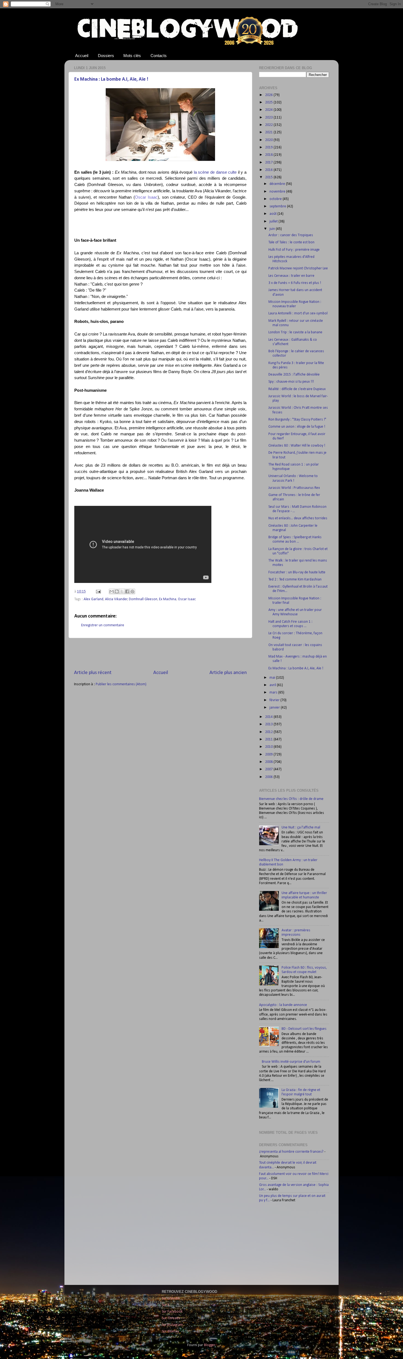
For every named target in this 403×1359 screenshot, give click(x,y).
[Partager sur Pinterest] (132, 591)
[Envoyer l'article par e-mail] (98, 591)
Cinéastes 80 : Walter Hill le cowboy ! (296, 445)
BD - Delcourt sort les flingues (304, 1029)
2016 (269, 170)
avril (273, 685)
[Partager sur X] (122, 591)
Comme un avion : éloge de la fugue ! (296, 426)
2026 (269, 95)
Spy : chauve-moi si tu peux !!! (291, 382)
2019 (269, 147)
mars (273, 692)
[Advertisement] (160, 653)
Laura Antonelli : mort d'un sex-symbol (298, 313)
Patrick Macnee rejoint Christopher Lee (298, 268)
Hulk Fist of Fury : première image (294, 250)
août (273, 214)
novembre (277, 191)
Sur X (165, 1305)
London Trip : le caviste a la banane (295, 332)
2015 (269, 177)
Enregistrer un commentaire (102, 625)
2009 (269, 754)
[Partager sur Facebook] (127, 591)
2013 (269, 724)
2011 (269, 739)
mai (272, 678)
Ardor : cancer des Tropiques (290, 235)
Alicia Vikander (116, 599)
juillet (274, 221)
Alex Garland (93, 599)
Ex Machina (167, 599)
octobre (276, 199)
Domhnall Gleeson (143, 599)
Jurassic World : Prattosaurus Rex (294, 488)
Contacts (159, 55)
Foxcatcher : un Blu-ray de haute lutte (296, 572)
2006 (269, 777)
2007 (269, 769)
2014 (269, 717)
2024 (269, 110)
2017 (269, 162)
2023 (269, 117)
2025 (269, 102)
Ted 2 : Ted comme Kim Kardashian (295, 579)
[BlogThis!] (117, 591)
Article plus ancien (228, 672)
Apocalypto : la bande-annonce (283, 1005)
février (274, 700)
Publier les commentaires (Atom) (121, 684)
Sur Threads (171, 1318)
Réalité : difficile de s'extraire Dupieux (297, 389)
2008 (269, 762)
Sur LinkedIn (171, 1298)
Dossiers (106, 55)
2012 (269, 732)
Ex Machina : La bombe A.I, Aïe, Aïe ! (111, 79)
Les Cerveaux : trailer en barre (291, 276)
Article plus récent (93, 672)
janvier (275, 707)
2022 (269, 125)
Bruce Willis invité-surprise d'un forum (291, 1062)
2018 (269, 155)
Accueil (81, 55)
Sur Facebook (172, 1311)
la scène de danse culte (215, 172)
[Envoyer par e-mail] (111, 591)
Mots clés (132, 55)
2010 (269, 747)
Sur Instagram (172, 1325)
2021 (269, 132)
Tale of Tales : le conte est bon (291, 242)
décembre (277, 184)
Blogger (209, 1345)
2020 (269, 140)
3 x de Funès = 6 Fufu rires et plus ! (294, 283)
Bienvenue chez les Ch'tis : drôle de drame (291, 799)
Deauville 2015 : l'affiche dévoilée (294, 374)
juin (272, 229)
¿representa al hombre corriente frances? (291, 1152)
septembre (278, 206)
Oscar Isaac (146, 197)
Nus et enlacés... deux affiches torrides (297, 518)
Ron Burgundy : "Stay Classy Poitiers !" (297, 419)
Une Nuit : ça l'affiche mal (301, 827)
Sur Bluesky (170, 1331)
